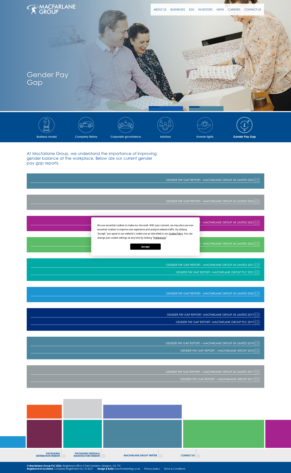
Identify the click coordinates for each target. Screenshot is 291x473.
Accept (145, 246)
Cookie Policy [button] (176, 233)
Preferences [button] (159, 237)
